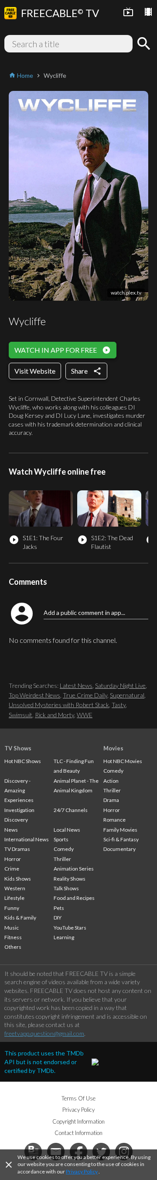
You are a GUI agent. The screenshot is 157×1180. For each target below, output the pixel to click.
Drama (111, 800)
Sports (61, 839)
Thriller (62, 859)
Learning (64, 937)
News (11, 829)
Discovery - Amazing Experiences (19, 790)
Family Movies (120, 829)
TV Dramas (17, 849)
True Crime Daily (85, 695)
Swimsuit (20, 714)
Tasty (119, 704)
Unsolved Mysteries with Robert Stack (59, 704)
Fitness (13, 937)
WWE (84, 714)
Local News (67, 829)
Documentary (119, 849)
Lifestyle (14, 898)
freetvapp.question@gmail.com (44, 1033)
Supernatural (127, 695)
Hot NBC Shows (22, 761)
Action (111, 780)
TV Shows (17, 748)
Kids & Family (20, 917)
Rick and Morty (54, 714)
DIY (57, 917)
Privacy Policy (82, 1171)
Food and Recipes (74, 898)
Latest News (76, 685)
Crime (11, 868)
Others (12, 947)
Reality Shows (69, 878)
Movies (113, 748)
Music (11, 927)
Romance (114, 819)
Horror (12, 859)
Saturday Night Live (120, 685)
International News (26, 839)
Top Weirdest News (34, 695)
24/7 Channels (71, 810)
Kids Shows (17, 878)
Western (14, 888)
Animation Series (74, 868)
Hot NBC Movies (122, 761)
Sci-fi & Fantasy (121, 839)
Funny (11, 908)
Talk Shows (66, 888)
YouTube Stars (70, 927)
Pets (59, 908)
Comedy (64, 849)
